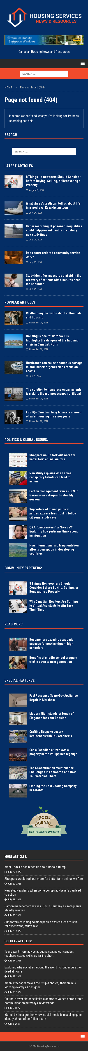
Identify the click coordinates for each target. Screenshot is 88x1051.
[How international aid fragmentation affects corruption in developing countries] (18, 550)
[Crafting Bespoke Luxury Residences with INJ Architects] (18, 736)
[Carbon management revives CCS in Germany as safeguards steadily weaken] (18, 496)
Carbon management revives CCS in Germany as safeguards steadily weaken (53, 495)
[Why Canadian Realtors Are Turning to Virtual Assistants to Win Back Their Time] (18, 606)
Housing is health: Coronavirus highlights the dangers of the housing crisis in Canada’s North (52, 340)
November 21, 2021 (38, 322)
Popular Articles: (18, 941)
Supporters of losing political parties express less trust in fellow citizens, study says (52, 513)
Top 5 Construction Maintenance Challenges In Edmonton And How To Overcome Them (52, 772)
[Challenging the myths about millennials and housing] (14, 318)
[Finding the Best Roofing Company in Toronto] (18, 790)
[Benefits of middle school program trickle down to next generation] (18, 662)
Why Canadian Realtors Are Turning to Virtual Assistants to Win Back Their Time (53, 605)
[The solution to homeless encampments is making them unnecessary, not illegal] (14, 394)
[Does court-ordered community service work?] (14, 257)
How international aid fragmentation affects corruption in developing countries (54, 549)
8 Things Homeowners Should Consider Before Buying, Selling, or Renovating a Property (53, 181)
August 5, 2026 (36, 190)
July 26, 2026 (14, 992)
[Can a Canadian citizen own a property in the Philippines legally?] (18, 754)
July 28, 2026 (14, 915)
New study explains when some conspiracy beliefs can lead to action (50, 477)
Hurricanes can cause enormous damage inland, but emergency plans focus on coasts (54, 367)
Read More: (14, 624)
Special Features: (20, 680)
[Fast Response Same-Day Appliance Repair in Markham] (18, 700)
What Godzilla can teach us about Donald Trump (35, 867)
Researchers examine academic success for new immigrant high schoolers (51, 644)
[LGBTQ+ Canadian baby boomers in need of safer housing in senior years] (14, 417)
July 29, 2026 (35, 212)
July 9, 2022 (35, 376)
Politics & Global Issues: (26, 440)
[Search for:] (44, 74)
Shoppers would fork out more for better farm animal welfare (44, 878)
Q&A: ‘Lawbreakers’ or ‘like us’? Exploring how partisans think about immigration (53, 531)
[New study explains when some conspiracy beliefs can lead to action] (18, 478)
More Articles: (16, 856)
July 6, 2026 (14, 1008)
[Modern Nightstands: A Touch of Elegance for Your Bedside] (18, 718)
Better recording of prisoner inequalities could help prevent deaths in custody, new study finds (54, 230)
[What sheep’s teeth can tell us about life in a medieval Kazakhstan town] (14, 208)
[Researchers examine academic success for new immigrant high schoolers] (18, 644)
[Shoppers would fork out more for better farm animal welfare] (18, 460)
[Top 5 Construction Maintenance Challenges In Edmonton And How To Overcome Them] (18, 772)
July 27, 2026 (14, 960)
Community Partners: (23, 568)
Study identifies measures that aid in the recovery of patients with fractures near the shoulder (53, 280)
